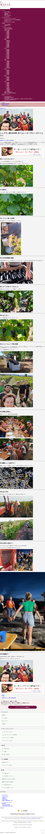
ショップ (4, 26)
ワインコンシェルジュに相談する (23, 707)
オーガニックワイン (6, 17)
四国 (5, 75)
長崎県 (8, 84)
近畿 (5, 59)
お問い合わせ (4, 799)
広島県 (8, 72)
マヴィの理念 (7, 11)
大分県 (8, 87)
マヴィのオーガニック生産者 (7, 737)
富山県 (8, 56)
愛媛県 (8, 79)
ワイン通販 (4, 751)
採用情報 (4, 798)
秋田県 (8, 33)
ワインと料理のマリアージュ (7, 776)
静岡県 (8, 50)
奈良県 (8, 66)
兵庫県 (8, 63)
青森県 (8, 32)
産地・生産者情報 (10, 140)
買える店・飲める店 (8, 28)
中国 (5, 68)
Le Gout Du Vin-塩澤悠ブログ (10, 99)
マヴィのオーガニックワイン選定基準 (9, 734)
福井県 (8, 64)
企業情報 (3, 723)
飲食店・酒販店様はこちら (7, 800)
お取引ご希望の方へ (8, 91)
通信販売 (4, 803)
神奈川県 (8, 41)
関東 (5, 39)
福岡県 (8, 82)
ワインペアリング (5, 100)
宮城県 (8, 36)
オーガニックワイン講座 (7, 765)
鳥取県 (8, 71)
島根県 (8, 73)
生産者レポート (7, 25)
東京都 (8, 40)
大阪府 (8, 60)
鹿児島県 (8, 89)
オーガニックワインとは (7, 802)
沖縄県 (8, 90)
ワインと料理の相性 (6, 804)
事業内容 (3, 715)
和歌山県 (8, 67)
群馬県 (8, 47)
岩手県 (8, 34)
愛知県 (8, 49)
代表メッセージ (7, 12)
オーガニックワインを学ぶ (7, 740)
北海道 (8, 31)
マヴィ (3, 10)
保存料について (7, 20)
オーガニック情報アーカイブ (7, 787)
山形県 (8, 35)
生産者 (3, 23)
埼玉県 (8, 42)
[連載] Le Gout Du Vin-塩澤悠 (7, 781)
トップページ (4, 794)
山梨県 (8, 52)
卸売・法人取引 (7, 15)
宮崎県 (8, 88)
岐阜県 (8, 57)
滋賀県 (8, 65)
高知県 (8, 80)
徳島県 (8, 76)
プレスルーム (7, 16)
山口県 (8, 74)
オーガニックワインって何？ (10, 18)
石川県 (8, 55)
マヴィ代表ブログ (7, 96)
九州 (5, 81)
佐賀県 (8, 83)
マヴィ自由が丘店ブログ (7, 784)
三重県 (8, 58)
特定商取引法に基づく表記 (7, 805)
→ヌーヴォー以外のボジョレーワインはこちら (33, 260)
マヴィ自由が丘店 (7, 27)
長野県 (8, 51)
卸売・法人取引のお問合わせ (10, 92)
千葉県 (8, 43)
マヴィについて (5, 795)
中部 (5, 48)
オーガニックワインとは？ (7, 731)
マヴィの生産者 (7, 24)
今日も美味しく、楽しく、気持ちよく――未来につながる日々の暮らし (18, 98)
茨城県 (8, 44)
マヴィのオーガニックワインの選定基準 (12, 19)
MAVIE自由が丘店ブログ (9, 97)
